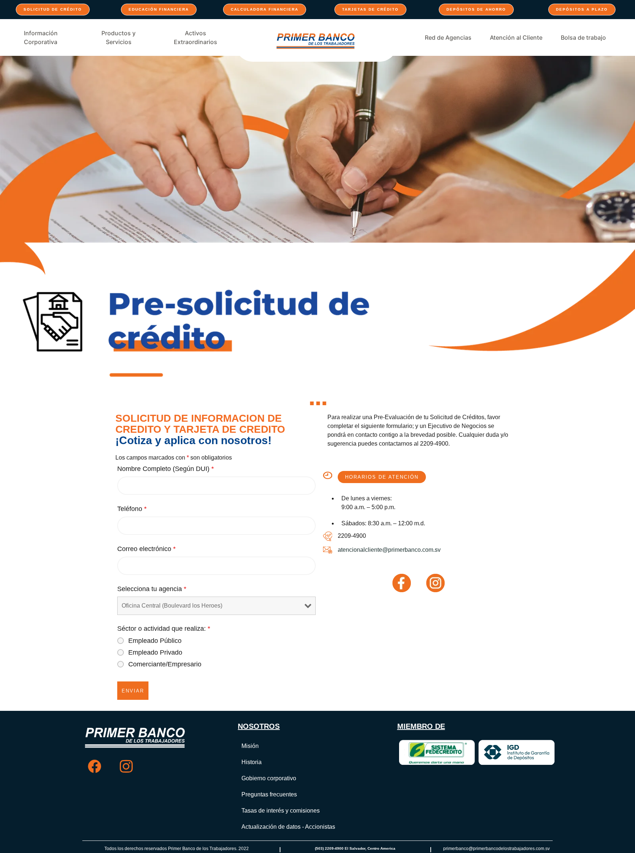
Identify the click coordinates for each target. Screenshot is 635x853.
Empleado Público (155, 640)
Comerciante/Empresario (164, 664)
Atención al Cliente (516, 37)
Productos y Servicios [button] (118, 37)
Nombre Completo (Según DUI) (165, 468)
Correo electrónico (146, 549)
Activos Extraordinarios (195, 37)
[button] (382, 477)
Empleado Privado (155, 652)
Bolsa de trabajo (583, 37)
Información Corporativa (41, 37)
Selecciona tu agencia (151, 589)
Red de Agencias (448, 37)
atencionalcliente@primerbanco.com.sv (389, 550)
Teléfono (132, 508)
